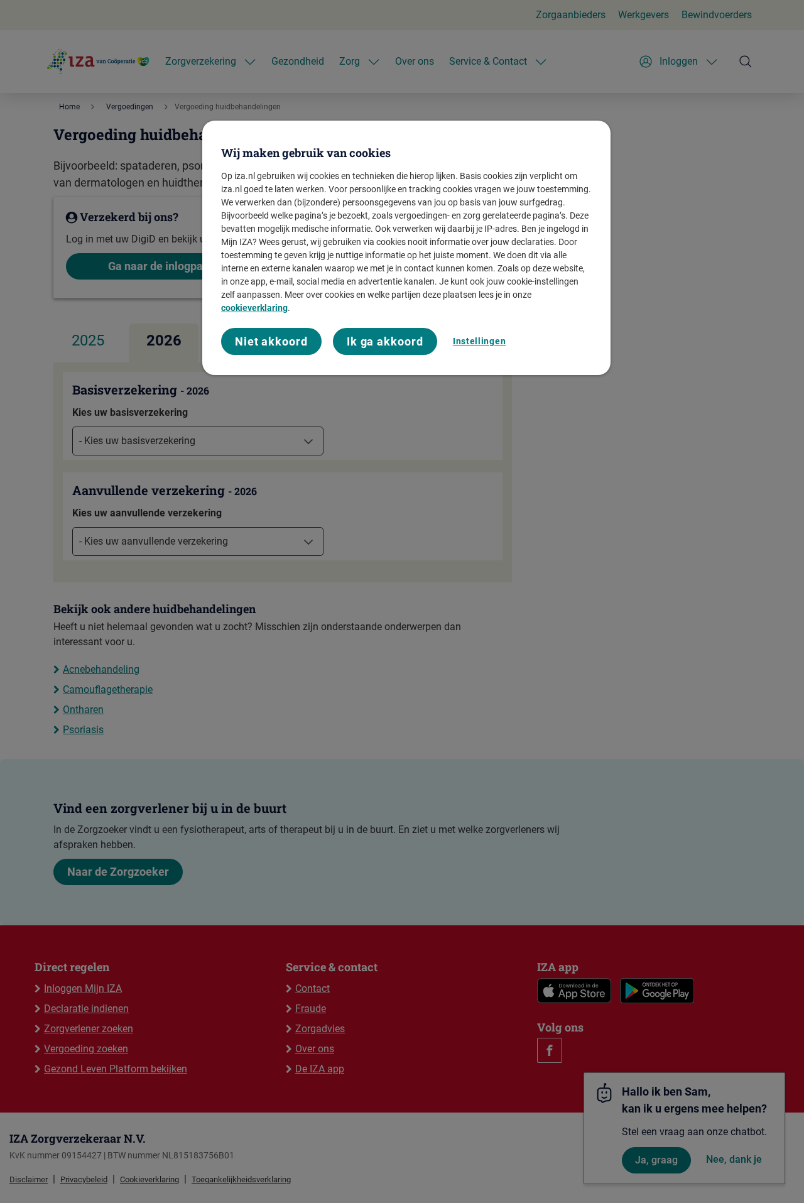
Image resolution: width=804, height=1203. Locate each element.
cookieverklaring (254, 308)
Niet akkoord (271, 341)
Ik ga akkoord (385, 341)
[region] (406, 248)
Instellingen (479, 341)
